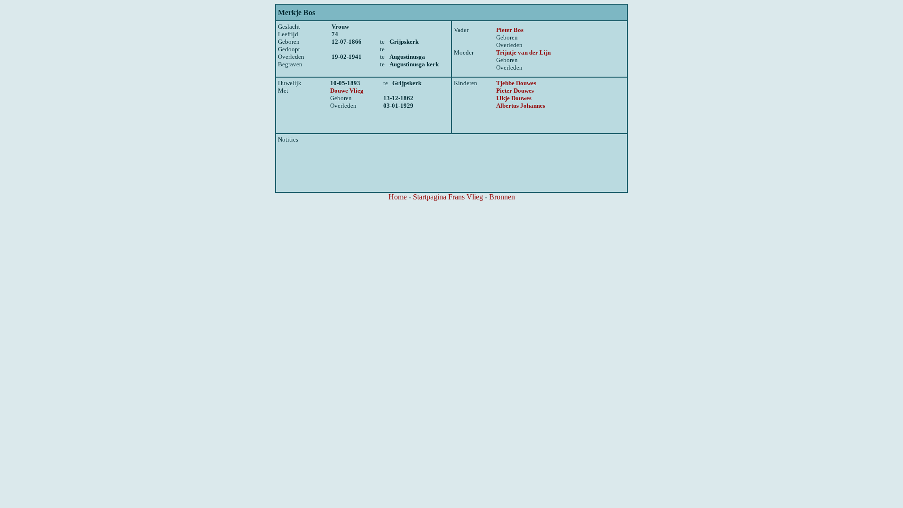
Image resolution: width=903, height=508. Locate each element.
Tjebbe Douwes (516, 83)
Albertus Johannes (520, 105)
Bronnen (502, 197)
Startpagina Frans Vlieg (448, 197)
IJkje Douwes (513, 98)
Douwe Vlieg (347, 90)
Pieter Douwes (515, 90)
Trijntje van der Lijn (523, 52)
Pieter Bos (509, 29)
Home (397, 197)
